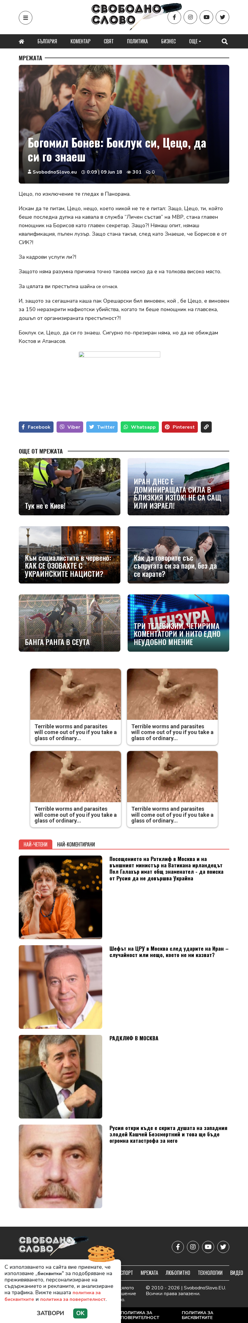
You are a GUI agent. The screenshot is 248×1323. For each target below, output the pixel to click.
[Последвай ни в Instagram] (190, 17)
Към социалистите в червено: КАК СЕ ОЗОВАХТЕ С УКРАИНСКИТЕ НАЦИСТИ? (68, 565)
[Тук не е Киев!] (69, 486)
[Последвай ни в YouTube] (206, 17)
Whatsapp (143, 427)
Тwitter (106, 427)
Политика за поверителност (140, 1315)
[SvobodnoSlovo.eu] (54, 1247)
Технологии (210, 1272)
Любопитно (178, 1272)
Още (193, 41)
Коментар (80, 41)
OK (80, 1313)
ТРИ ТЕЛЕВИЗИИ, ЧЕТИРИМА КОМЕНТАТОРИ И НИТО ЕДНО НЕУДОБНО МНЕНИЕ (177, 634)
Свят (109, 41)
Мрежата (30, 58)
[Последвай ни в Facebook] (174, 17)
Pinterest (184, 427)
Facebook (39, 427)
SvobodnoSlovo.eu (55, 172)
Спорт (126, 1272)
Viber (73, 427)
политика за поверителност (73, 1299)
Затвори (50, 1313)
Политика (137, 41)
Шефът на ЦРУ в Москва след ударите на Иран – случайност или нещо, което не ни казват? (169, 951)
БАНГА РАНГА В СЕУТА (57, 642)
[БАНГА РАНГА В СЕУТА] (69, 623)
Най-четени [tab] (35, 844)
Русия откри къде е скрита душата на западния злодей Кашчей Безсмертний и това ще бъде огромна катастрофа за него (168, 1134)
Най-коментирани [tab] (76, 844)
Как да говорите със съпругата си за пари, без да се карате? (175, 565)
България (47, 41)
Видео (236, 1272)
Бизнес (168, 41)
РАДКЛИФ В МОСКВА (133, 1038)
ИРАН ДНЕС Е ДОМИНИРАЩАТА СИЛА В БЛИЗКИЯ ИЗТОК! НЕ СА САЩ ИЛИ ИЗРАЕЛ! (177, 493)
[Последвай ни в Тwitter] (222, 17)
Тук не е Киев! (45, 505)
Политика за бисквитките (197, 1315)
